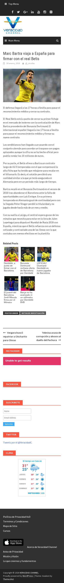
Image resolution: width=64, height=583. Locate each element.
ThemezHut (8, 579)
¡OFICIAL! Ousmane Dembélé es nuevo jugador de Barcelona (44, 268)
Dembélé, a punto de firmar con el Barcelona (10, 267)
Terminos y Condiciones (15, 521)
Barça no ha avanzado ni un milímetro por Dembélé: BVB (27, 297)
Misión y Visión (10, 556)
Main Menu (14, 40)
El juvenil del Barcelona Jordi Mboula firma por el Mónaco (10, 297)
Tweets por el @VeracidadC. (17, 442)
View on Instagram (33, 372)
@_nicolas (30, 63)
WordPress (28, 576)
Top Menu (13, 3)
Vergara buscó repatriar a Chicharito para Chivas (15, 336)
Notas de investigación (33, 313)
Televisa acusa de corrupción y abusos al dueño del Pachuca (48, 336)
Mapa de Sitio (10, 526)
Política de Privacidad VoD (16, 516)
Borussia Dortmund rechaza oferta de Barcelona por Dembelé (27, 268)
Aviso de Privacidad (13, 551)
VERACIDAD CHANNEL (29, 572)
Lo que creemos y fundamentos (19, 561)
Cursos (6, 530)
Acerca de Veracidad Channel (42, 546)
